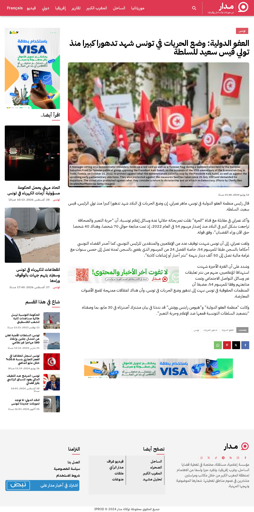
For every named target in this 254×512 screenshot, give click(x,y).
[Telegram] (223, 458)
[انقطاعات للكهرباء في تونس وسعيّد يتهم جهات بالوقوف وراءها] (32, 235)
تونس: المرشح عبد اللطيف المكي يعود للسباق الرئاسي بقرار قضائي (23, 379)
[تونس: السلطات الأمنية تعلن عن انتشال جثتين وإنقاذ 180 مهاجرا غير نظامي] (51, 341)
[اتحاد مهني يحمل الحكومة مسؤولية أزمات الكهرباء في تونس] (32, 153)
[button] (194, 8)
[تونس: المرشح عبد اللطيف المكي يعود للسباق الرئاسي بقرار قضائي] (51, 382)
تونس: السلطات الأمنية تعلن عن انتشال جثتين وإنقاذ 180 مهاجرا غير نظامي (22, 339)
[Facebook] (245, 345)
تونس (56, 200)
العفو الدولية (228, 330)
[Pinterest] (227, 345)
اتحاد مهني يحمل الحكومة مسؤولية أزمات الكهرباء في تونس (33, 190)
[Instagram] (238, 458)
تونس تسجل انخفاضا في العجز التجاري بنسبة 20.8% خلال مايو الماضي (22, 359)
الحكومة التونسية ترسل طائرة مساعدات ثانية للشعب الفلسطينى (25, 318)
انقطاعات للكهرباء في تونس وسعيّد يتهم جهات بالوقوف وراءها (37, 275)
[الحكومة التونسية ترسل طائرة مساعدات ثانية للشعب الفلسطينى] (51, 320)
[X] (236, 345)
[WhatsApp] (218, 345)
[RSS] (230, 458)
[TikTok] (216, 458)
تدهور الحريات (210, 330)
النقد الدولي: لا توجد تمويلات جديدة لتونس (25, 402)
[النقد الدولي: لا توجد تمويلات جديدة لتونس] (51, 404)
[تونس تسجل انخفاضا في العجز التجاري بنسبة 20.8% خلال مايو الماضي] (51, 361)
